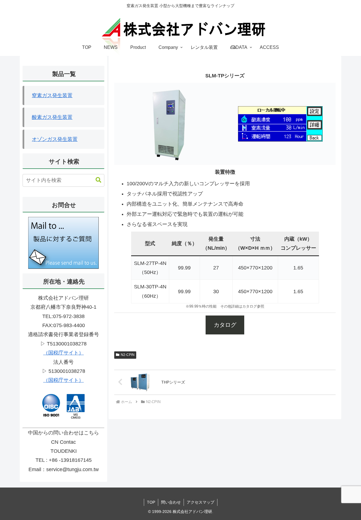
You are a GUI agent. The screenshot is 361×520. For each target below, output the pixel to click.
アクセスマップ (200, 502)
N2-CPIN (128, 355)
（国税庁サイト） (63, 353)
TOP (151, 502)
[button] (96, 180)
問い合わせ (171, 502)
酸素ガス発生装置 (52, 117)
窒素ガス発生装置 (52, 95)
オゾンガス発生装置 (55, 139)
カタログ (225, 325)
